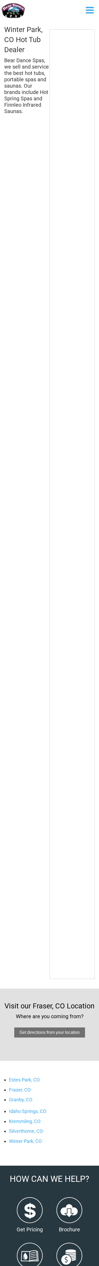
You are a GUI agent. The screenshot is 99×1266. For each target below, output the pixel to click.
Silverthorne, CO (26, 1131)
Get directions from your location (50, 1032)
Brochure (69, 1229)
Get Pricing (30, 1229)
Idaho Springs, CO (27, 1111)
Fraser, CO (20, 1090)
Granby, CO (20, 1099)
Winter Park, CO (25, 1141)
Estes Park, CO (24, 1080)
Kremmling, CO (24, 1121)
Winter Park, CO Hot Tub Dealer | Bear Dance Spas (13, 11)
